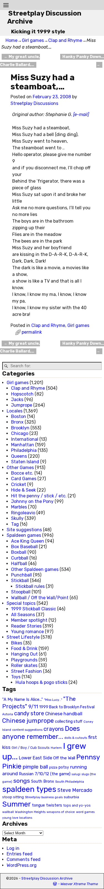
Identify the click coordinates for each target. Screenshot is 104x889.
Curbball (19, 558)
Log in (13, 848)
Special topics (21, 603)
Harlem (56, 748)
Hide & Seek (23, 490)
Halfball (19, 563)
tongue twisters (47, 805)
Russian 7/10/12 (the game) (44, 774)
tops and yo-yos (77, 805)
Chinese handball (63, 713)
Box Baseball (24, 546)
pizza (53, 767)
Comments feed (23, 859)
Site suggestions (24, 529)
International (24, 439)
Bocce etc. (22, 473)
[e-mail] (81, 114)
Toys (16, 676)
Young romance (27, 631)
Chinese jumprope (28, 720)
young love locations (17, 818)
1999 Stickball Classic (33, 608)
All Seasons (23, 614)
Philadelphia (24, 450)
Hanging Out (24, 654)
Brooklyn (20, 427)
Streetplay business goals (44, 797)
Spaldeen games (24, 535)
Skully (17, 518)
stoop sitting (13, 797)
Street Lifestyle (23, 637)
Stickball (20, 580)
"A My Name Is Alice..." (22, 699)
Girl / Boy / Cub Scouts (31, 748)
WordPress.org (22, 865)
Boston (18, 416)
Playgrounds (24, 660)
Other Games (20, 467)
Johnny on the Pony (32, 501)
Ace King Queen (27, 541)
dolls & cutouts (75, 738)
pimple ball (35, 767)
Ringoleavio (23, 512)
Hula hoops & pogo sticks (41, 682)
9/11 (33, 707)
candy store (29, 713)
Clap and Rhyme (65, 40)
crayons (54, 729)
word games (85, 812)
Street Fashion (26, 671)
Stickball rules (30, 586)
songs (21, 780)
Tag (15, 524)
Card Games (23, 478)
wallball (8, 812)
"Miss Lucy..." (53, 700)
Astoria (7, 714)
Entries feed (19, 854)
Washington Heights (30, 812)
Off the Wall (64, 757)
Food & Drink (24, 648)
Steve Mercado (74, 790)
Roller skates (24, 665)
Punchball (21, 575)
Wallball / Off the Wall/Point (40, 597)
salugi (76, 774)
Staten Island (25, 461)
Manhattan (22, 444)
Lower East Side (35, 757)
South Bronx (42, 781)
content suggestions (27, 730)
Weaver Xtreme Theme (79, 884)
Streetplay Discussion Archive (47, 878)
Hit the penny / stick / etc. (39, 495)
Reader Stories (26, 626)
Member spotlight (29, 620)
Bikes (16, 643)
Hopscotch (22, 394)
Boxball (18, 552)
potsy (64, 767)
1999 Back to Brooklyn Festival (67, 707)
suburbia (71, 797)
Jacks (17, 399)
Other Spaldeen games (35, 569)
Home (11, 40)
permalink (32, 332)
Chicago (19, 433)
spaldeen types (29, 789)
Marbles (19, 507)
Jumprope (21, 405)
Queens (19, 456)
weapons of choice (61, 812)
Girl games (33, 40)
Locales (14, 411)
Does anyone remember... (41, 733)
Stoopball (21, 592)
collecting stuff (68, 721)
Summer (16, 804)
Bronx (17, 422)
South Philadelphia (69, 782)
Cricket (18, 484)
